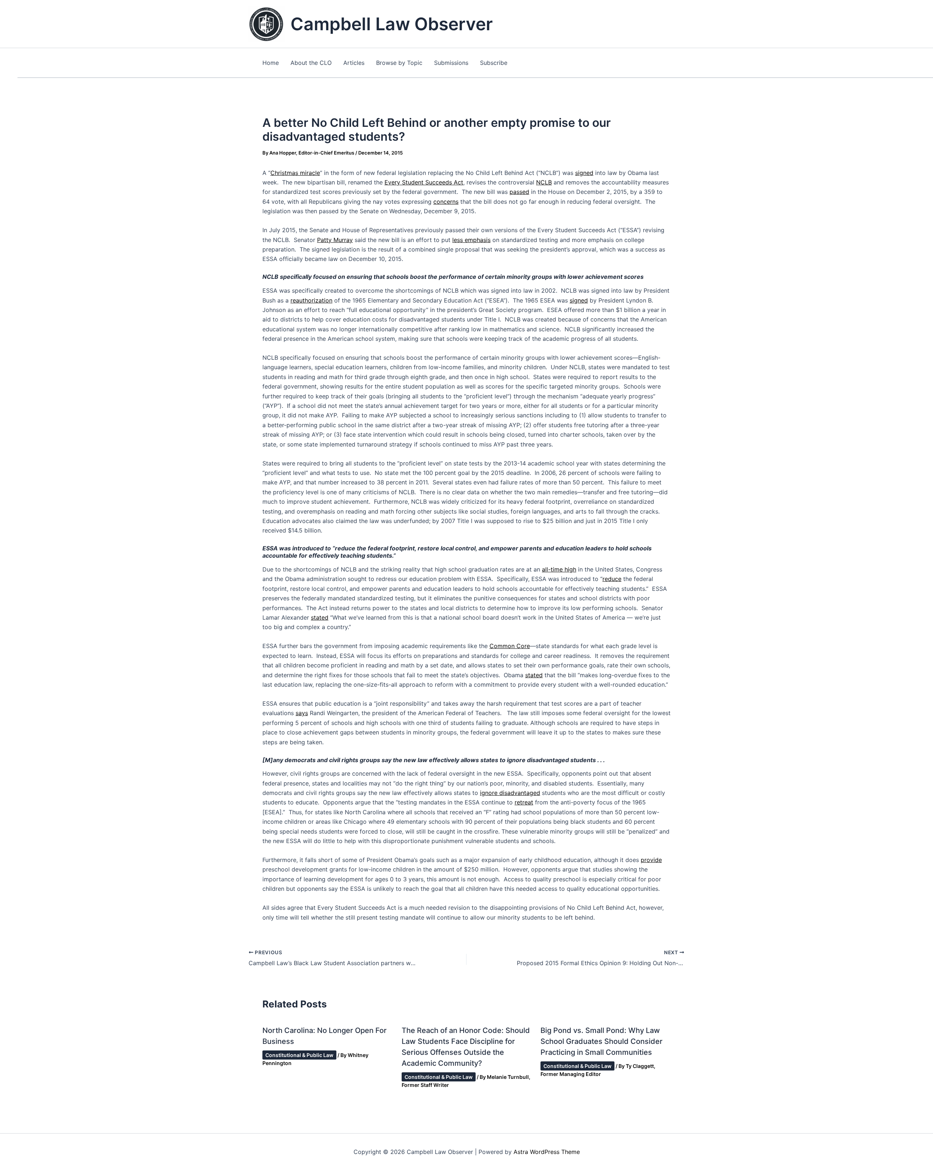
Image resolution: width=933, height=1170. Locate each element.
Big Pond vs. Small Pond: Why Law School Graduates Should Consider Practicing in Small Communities (601, 1041)
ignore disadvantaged (510, 792)
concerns (445, 201)
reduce (611, 578)
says (302, 713)
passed (519, 191)
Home (270, 62)
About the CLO (311, 62)
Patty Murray (335, 239)
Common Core (509, 646)
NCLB (544, 182)
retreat (524, 802)
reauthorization (311, 300)
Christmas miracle (295, 172)
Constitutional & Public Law (299, 1055)
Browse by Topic (399, 62)
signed (584, 172)
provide (651, 859)
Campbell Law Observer (391, 24)
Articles (353, 62)
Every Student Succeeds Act (423, 182)
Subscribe (493, 62)
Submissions (451, 62)
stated (319, 617)
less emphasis (471, 239)
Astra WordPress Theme (547, 1151)
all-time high (559, 569)
